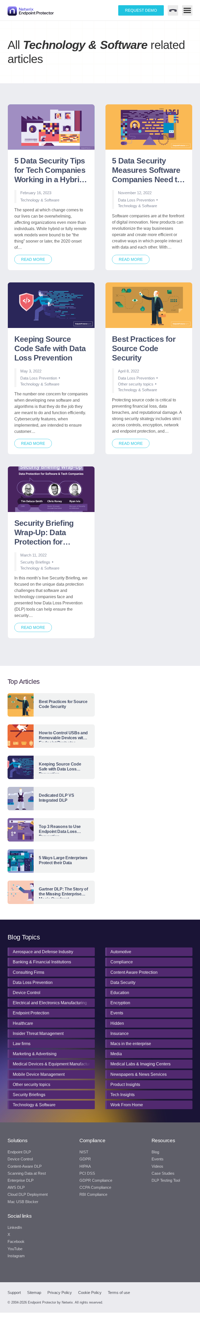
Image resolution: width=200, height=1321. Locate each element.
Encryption (120, 1003)
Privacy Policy (59, 1292)
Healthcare (23, 1023)
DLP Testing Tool (166, 1180)
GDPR (85, 1159)
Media (116, 1054)
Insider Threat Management (38, 1033)
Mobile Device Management (39, 1074)
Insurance (119, 1033)
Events (116, 1013)
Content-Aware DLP (25, 1166)
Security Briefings (35, 562)
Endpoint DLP (19, 1152)
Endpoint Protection (31, 1013)
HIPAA (85, 1166)
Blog (155, 1152)
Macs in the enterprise (130, 1043)
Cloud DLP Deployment (28, 1194)
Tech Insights (122, 1094)
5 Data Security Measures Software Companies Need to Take (147, 170)
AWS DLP (16, 1187)
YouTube (15, 1249)
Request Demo (141, 10)
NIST (83, 1152)
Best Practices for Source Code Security (144, 348)
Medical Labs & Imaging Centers (140, 1064)
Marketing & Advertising (35, 1054)
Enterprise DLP (21, 1180)
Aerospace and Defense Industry (43, 952)
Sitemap (34, 1292)
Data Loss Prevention (136, 200)
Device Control (26, 992)
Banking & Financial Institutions (42, 962)
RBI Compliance (93, 1194)
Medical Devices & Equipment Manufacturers (53, 1064)
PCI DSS (87, 1173)
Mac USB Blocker (23, 1202)
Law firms (21, 1043)
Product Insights (125, 1084)
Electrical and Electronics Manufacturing (50, 1003)
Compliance (121, 962)
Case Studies (163, 1173)
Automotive (120, 952)
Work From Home (126, 1105)
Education (119, 992)
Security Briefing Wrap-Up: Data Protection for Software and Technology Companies (44, 533)
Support (14, 1292)
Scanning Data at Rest (27, 1173)
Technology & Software (39, 200)
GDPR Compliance (95, 1180)
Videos (157, 1166)
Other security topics (135, 384)
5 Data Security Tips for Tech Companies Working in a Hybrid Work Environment (49, 170)
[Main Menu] (187, 10)
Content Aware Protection (134, 972)
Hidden (117, 1023)
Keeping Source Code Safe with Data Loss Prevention (50, 348)
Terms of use (119, 1292)
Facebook (16, 1242)
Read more (33, 259)
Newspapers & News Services (138, 1074)
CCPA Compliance (95, 1187)
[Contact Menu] (173, 10)
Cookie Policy (90, 1292)
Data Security (122, 982)
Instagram (16, 1256)
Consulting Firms (28, 972)
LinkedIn (15, 1227)
